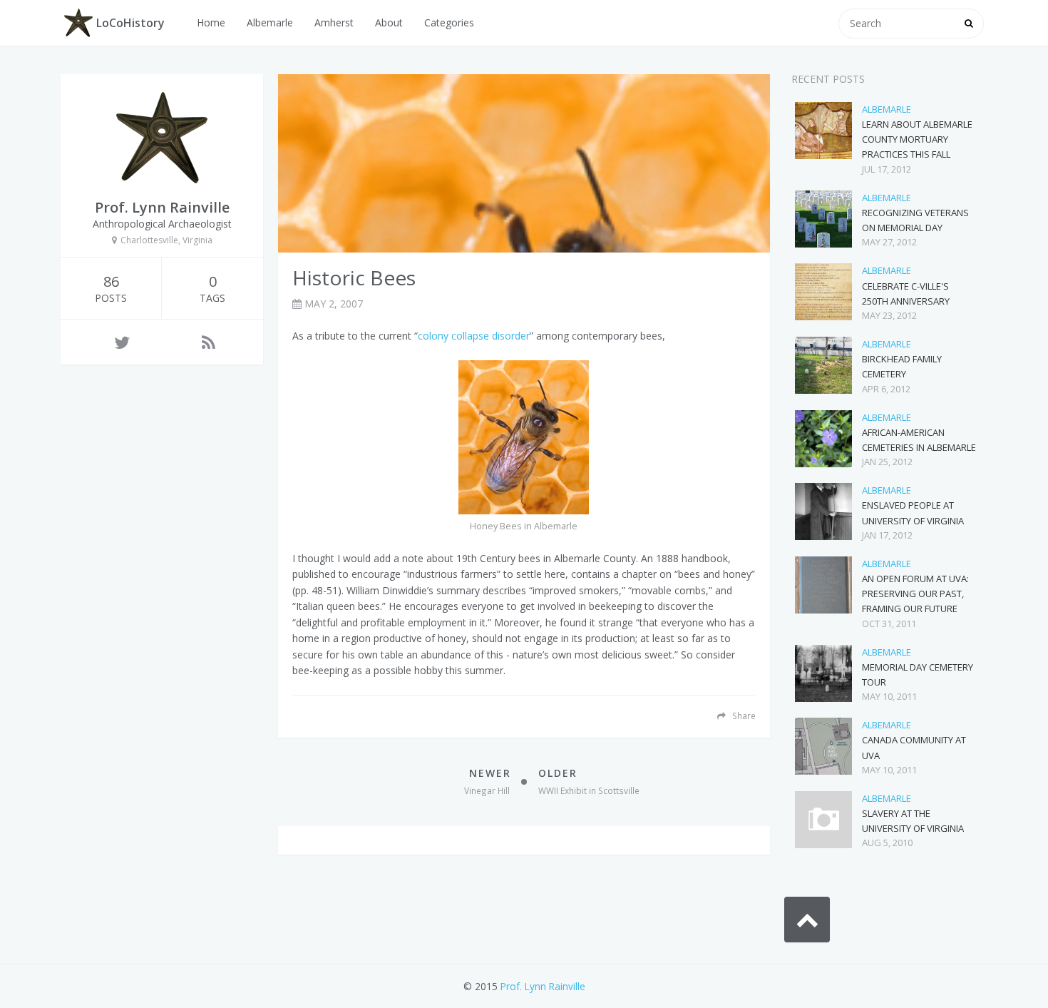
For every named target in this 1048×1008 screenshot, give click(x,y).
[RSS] (208, 342)
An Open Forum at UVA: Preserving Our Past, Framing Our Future (915, 593)
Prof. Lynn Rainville (542, 986)
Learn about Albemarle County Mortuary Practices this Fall (917, 139)
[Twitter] (122, 342)
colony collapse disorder (474, 335)
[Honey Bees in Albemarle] (524, 437)
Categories (449, 22)
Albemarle (270, 22)
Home (211, 22)
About (389, 22)
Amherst (334, 22)
